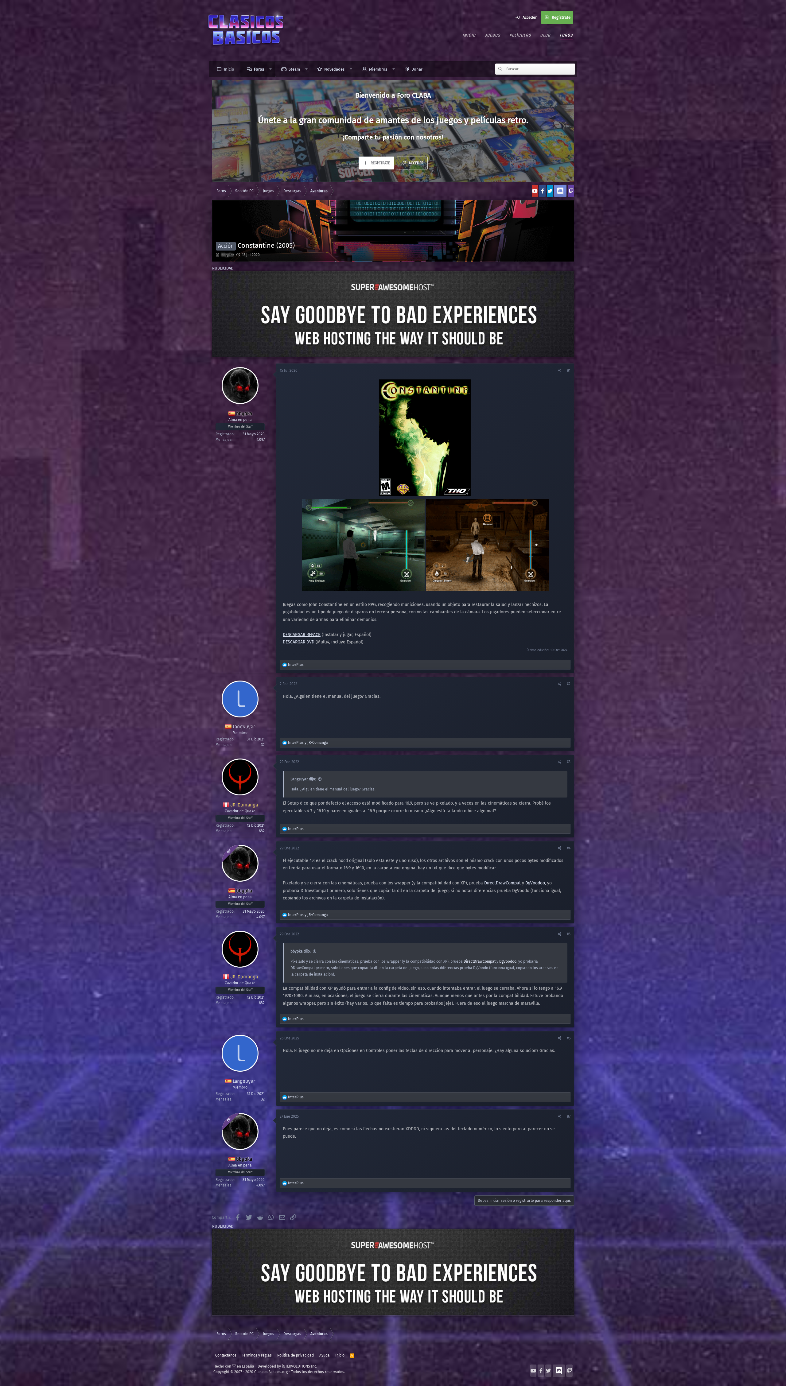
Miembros (378, 69)
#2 (568, 684)
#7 (568, 1116)
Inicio (469, 35)
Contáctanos (225, 1355)
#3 (568, 762)
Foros (566, 35)
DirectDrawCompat (502, 883)
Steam (294, 69)
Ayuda (324, 1355)
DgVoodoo (535, 883)
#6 (568, 1038)
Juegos (492, 35)
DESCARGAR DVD (298, 642)
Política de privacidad (295, 1355)
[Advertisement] (393, 314)
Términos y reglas (257, 1355)
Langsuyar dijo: (303, 779)
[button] (270, 69)
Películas (520, 35)
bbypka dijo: (300, 951)
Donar (416, 69)
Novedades (334, 69)
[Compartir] (560, 370)
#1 (568, 370)
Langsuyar (244, 726)
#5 (568, 934)
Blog (545, 35)
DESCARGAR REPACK (302, 634)
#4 (568, 848)
